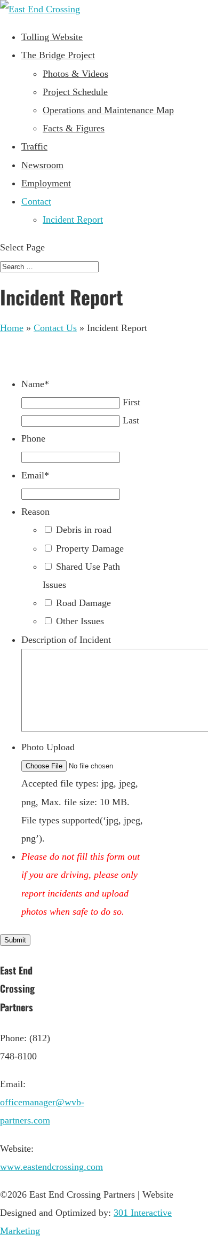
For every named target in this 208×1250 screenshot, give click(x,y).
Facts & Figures (74, 128)
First (131, 402)
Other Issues (80, 621)
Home (11, 328)
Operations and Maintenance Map (108, 110)
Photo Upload (48, 747)
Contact (36, 201)
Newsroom (42, 165)
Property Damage (90, 548)
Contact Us (55, 328)
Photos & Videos (75, 73)
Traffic (34, 146)
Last (131, 420)
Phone (33, 438)
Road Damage (83, 603)
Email (35, 475)
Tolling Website (52, 37)
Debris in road (83, 529)
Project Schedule (75, 92)
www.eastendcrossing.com (51, 1166)
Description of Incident (66, 639)
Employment (46, 183)
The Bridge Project (58, 55)
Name (35, 384)
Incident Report (73, 219)
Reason (35, 511)
